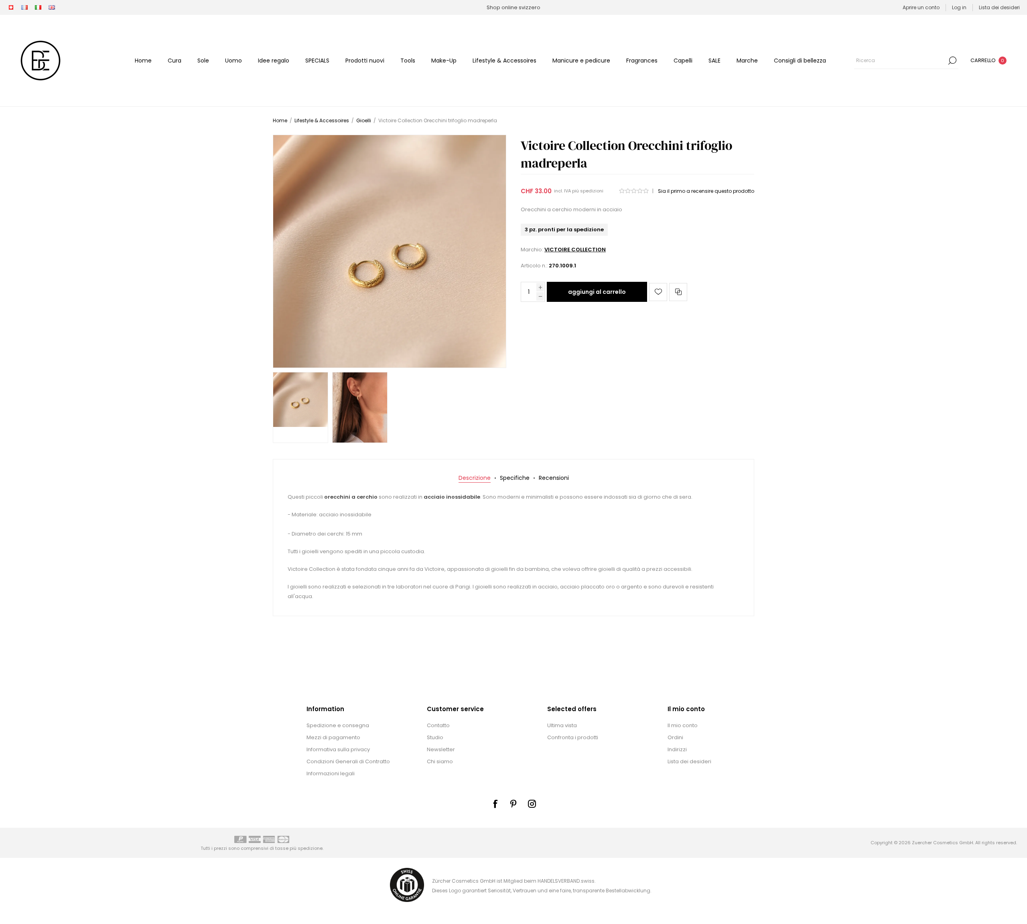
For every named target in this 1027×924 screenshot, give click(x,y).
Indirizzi (677, 749)
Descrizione (475, 478)
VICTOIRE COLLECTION (575, 249)
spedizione (310, 848)
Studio (435, 737)
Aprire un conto (921, 7)
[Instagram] (532, 804)
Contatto (438, 725)
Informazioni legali (330, 773)
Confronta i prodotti (572, 737)
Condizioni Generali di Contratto (348, 761)
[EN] (51, 7)
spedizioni (591, 191)
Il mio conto (683, 725)
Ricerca (952, 61)
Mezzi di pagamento (333, 737)
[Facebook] (495, 804)
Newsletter (441, 749)
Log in (959, 7)
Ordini (675, 737)
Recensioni (554, 478)
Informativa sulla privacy (338, 749)
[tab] (475, 478)
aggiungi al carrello (597, 292)
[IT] (38, 7)
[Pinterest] (513, 804)
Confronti (678, 292)
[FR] (24, 7)
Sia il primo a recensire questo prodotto (706, 191)
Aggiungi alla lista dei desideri (658, 292)
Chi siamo (440, 761)
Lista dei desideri (689, 761)
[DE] (10, 7)
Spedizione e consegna (337, 725)
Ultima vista (562, 725)
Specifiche (515, 478)
